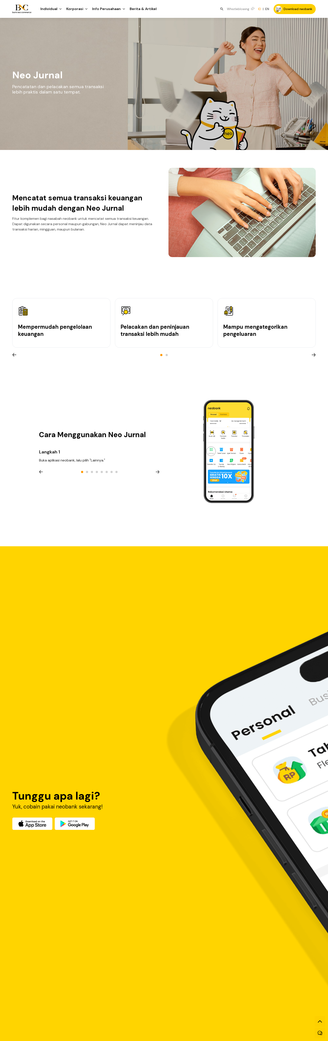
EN (267, 9)
